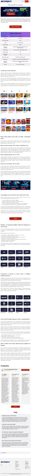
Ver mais (15, 406)
